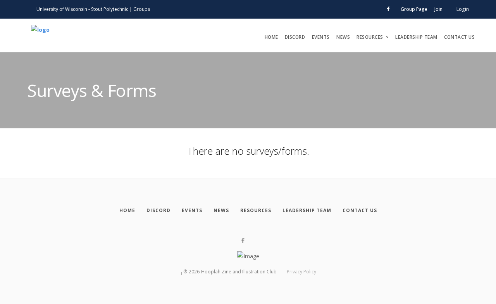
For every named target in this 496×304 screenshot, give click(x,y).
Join (438, 9)
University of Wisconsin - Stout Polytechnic (82, 9)
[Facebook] (243, 240)
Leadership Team (416, 37)
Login (462, 9)
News (343, 37)
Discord (295, 37)
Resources (369, 37)
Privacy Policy (301, 271)
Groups (141, 9)
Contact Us (459, 37)
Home (271, 37)
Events (321, 37)
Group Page (414, 9)
